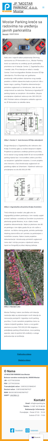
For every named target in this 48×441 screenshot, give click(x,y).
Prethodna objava (24, 354)
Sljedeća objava (24, 360)
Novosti (5, 34)
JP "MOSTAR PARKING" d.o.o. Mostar (25, 7)
